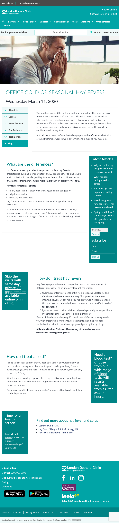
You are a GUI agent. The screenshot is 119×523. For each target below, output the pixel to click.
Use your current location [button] (105, 32)
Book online (110, 9)
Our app (8, 486)
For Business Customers (29, 3)
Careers (12, 116)
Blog (10, 143)
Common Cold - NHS (49, 425)
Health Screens (61, 21)
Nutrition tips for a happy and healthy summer (103, 192)
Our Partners (15, 130)
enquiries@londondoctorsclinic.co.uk (23, 477)
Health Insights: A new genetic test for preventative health (104, 204)
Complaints (63, 512)
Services (12, 21)
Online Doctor (103, 21)
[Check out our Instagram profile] (81, 478)
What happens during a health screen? (101, 180)
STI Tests (44, 21)
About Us (13, 110)
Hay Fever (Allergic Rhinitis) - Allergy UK (58, 429)
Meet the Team (16, 123)
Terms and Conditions (11, 512)
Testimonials (15, 136)
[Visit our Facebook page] (63, 478)
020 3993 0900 (108, 14)
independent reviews (98, 501)
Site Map (88, 512)
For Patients (7, 3)
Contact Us (48, 512)
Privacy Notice (32, 512)
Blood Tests (28, 21)
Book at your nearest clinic (14, 32)
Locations (85, 21)
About (7, 25)
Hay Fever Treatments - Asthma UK (56, 432)
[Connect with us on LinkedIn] (72, 478)
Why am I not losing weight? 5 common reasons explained (104, 169)
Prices (75, 21)
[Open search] (3, 21)
